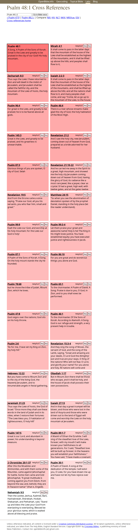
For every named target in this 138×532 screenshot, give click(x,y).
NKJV (63, 17)
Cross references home (19, 20)
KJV (53, 17)
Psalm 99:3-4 (58, 224)
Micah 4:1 (56, 46)
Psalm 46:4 (57, 105)
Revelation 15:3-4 (61, 343)
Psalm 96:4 (14, 105)
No (89, 46)
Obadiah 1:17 (58, 373)
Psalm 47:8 (14, 313)
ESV (77, 17)
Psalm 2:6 (13, 343)
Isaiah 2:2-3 (57, 75)
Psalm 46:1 (57, 313)
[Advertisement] (111, 25)
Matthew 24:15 (59, 194)
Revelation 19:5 (17, 194)
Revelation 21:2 (60, 135)
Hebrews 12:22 (16, 373)
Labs (88, 1)
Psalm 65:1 (57, 284)
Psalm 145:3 (14, 135)
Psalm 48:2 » (28, 17)
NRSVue (70, 17)
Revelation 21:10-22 (62, 165)
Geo (62, 1)
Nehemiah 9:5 (16, 492)
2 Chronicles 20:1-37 (19, 462)
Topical (76, 1)
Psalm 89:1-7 (58, 432)
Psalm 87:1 (14, 254)
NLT (58, 17)
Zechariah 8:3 (15, 75)
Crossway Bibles (91, 526)
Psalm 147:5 (14, 432)
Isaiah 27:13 (58, 403)
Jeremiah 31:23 (16, 403)
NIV (49, 17)
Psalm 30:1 (57, 462)
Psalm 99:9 (14, 224)
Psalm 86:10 (58, 254)
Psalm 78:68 (14, 284)
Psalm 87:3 (14, 165)
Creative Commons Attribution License (76, 524)
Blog (95, 1)
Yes (85, 46)
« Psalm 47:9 (13, 17)
